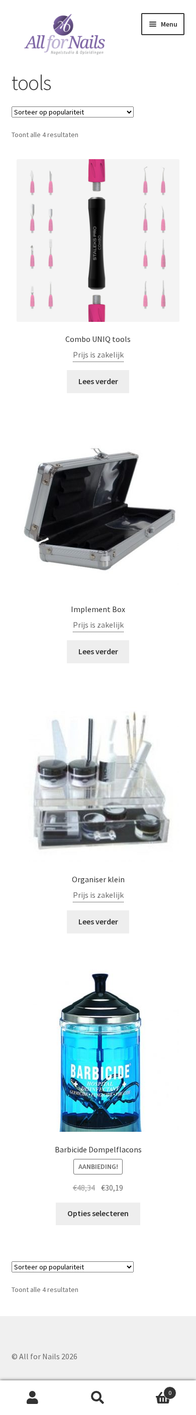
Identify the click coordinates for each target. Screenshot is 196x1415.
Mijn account (32, 1398)
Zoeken (98, 1398)
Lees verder (98, 381)
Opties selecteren (98, 1213)
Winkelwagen (151, 1389)
